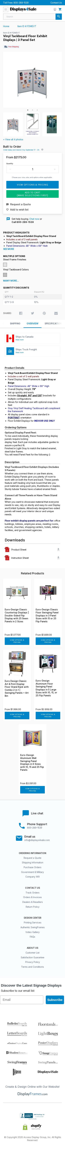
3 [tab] (37, 110)
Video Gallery (32, 932)
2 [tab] (32, 110)
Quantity (9, 163)
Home (6, 26)
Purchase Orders (32, 867)
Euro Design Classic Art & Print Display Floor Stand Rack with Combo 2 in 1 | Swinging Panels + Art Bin (17, 688)
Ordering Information (32, 853)
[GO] (59, 17)
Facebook (10, 1150)
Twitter (21, 1150)
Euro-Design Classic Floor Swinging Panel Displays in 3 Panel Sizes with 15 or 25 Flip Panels (47, 615)
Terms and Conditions (32, 966)
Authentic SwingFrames (33, 927)
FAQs (32, 936)
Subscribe (54, 1000)
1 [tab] (27, 110)
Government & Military (32, 872)
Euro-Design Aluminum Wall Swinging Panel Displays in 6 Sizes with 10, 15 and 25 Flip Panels (32, 762)
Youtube (55, 1150)
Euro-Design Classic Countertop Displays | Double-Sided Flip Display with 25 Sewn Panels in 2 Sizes (17, 615)
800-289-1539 (21, 2)
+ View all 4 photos (13, 139)
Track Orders (32, 892)
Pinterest (33, 1150)
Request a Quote (32, 858)
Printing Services (32, 922)
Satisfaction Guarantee (32, 957)
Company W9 (32, 876)
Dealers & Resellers (32, 902)
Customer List (32, 952)
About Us (32, 948)
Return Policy (32, 906)
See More (8, 249)
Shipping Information (32, 862)
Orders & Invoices (32, 897)
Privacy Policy (32, 962)
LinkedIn (44, 1150)
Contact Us (56, 2)
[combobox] (32, 17)
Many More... (11, 280)
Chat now (34, 219)
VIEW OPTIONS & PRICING (17, 641)
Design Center (32, 918)
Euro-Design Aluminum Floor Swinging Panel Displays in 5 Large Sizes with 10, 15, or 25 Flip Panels (46, 688)
